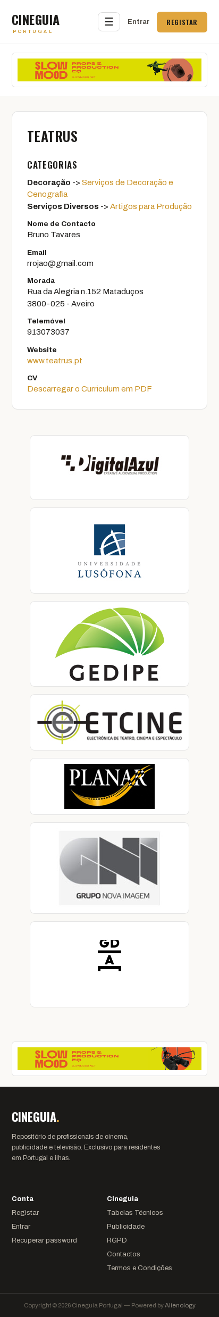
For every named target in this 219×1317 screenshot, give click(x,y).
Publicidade (126, 1226)
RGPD (117, 1240)
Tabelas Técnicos (135, 1212)
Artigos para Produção (151, 206)
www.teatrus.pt (54, 360)
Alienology (180, 1305)
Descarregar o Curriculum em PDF (89, 389)
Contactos (123, 1254)
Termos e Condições (139, 1268)
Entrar (138, 22)
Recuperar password (44, 1240)
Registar (182, 22)
